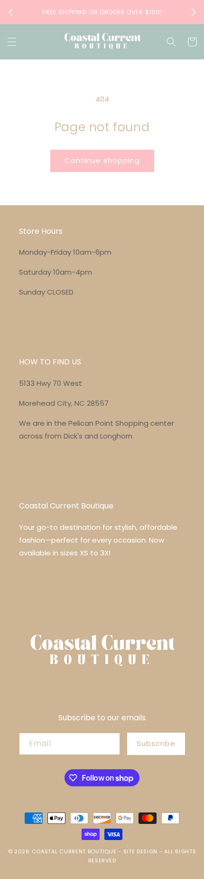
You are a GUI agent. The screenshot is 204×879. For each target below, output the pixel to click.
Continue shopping (102, 160)
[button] (11, 41)
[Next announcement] (193, 12)
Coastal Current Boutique (74, 851)
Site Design (140, 851)
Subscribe (156, 743)
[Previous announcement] (10, 12)
